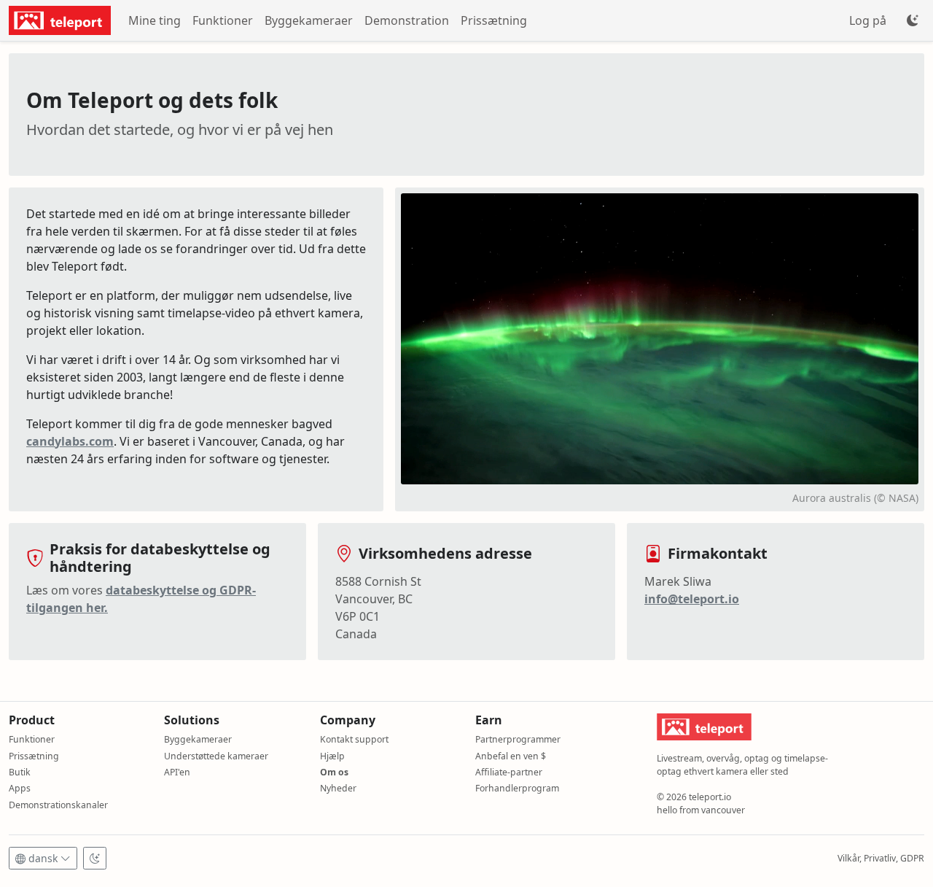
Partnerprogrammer (518, 739)
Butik (20, 772)
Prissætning (494, 20)
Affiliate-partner (508, 772)
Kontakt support (354, 739)
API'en (177, 772)
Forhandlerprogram (517, 788)
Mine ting (154, 20)
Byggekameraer (309, 20)
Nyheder (338, 788)
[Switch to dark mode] (94, 858)
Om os (334, 772)
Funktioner (222, 20)
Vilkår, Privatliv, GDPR (881, 858)
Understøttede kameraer (216, 756)
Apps (20, 788)
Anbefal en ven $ (510, 756)
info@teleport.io (691, 599)
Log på (867, 20)
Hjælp (332, 756)
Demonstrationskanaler (58, 805)
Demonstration (406, 20)
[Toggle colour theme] (912, 20)
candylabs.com (70, 441)
